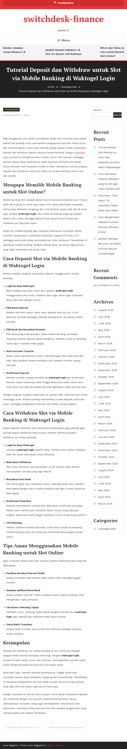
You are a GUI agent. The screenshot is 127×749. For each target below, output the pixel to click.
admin (26, 115)
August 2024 (106, 470)
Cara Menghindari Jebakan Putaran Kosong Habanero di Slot (108, 224)
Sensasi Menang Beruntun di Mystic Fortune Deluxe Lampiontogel (109, 246)
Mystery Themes (54, 745)
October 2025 (106, 376)
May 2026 (103, 330)
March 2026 (105, 343)
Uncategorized (11, 109)
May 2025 (103, 410)
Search (62, 30)
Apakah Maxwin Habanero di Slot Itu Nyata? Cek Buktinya (61, 51)
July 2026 (104, 316)
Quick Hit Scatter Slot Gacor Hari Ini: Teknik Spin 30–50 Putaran (25, 727)
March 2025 (105, 423)
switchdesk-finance (64, 19)
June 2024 (104, 483)
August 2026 (105, 310)
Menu (65, 40)
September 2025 (108, 383)
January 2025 (106, 436)
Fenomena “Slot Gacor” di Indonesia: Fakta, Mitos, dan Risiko (108, 203)
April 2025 (104, 416)
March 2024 (105, 503)
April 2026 (104, 336)
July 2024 (104, 476)
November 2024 (107, 450)
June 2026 (104, 323)
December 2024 (107, 443)
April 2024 (104, 497)
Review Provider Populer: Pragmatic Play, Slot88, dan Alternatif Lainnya (68, 727)
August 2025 (105, 390)
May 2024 (104, 490)
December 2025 (107, 363)
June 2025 (104, 403)
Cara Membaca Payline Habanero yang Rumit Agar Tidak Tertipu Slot (109, 181)
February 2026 (107, 350)
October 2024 (106, 456)
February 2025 (107, 430)
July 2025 (104, 396)
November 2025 (107, 370)
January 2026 (106, 356)
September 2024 (108, 463)
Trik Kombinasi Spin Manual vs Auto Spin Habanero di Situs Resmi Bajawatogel (109, 157)
